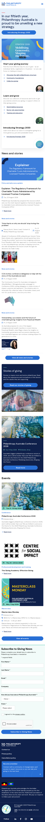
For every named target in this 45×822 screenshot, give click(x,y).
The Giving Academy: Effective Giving (17, 570)
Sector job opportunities (15, 110)
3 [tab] (23, 57)
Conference (6, 513)
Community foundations (15, 78)
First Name (5, 662)
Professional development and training (16, 567)
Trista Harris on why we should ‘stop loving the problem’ (20, 224)
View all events (22, 638)
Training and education (15, 113)
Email (3, 678)
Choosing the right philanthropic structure (21, 75)
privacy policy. (20, 714)
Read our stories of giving (20, 385)
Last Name (5, 670)
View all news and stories (22, 358)
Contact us (6, 750)
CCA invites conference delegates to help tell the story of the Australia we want (21, 275)
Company (4, 686)
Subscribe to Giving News (21, 732)
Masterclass (6, 609)
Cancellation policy (9, 758)
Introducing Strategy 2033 (19, 32)
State (3, 704)
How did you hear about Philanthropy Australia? (19, 695)
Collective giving (12, 81)
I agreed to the (15, 714)
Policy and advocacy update (12, 183)
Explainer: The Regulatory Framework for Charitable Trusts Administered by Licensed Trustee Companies (21, 191)
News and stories (8, 219)
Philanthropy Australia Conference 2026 (18, 516)
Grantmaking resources (15, 107)
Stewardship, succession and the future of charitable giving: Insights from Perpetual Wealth (21, 319)
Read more (7, 211)
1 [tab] (21, 57)
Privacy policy (7, 754)
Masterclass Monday (10, 612)
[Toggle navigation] (42, 4)
